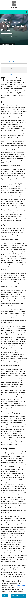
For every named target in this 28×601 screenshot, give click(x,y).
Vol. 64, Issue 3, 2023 (6, 22)
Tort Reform (15, 36)
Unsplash (12, 44)
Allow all (23, 596)
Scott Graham (6, 44)
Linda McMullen (7, 33)
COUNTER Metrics (20, 585)
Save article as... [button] (13, 61)
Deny (6, 595)
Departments (5, 19)
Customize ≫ (15, 596)
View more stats (14, 74)
